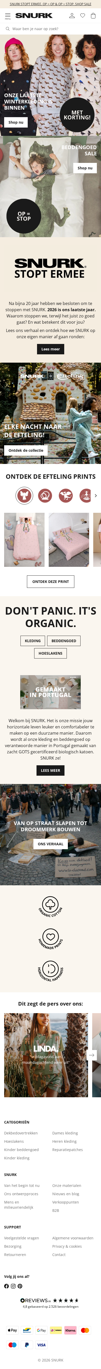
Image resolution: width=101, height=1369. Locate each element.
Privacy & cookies (67, 1246)
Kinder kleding (17, 1157)
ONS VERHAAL (50, 843)
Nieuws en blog (65, 1193)
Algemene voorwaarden (72, 1237)
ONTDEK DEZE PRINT (50, 581)
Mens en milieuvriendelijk (18, 1205)
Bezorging (12, 1246)
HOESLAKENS (50, 653)
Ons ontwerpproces (21, 1193)
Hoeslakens (14, 1141)
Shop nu (16, 122)
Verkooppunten (65, 1202)
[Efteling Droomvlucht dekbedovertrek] (24, 540)
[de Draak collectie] (66, 495)
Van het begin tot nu (22, 1185)
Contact (59, 1254)
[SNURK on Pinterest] (20, 1286)
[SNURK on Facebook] (6, 1286)
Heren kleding (64, 1141)
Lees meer (50, 349)
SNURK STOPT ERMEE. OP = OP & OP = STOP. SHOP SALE (50, 4)
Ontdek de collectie (26, 450)
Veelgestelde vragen (21, 1237)
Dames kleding (65, 1133)
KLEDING (33, 640)
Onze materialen (66, 1185)
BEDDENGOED (64, 640)
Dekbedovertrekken (21, 1133)
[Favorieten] (83, 15)
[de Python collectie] (45, 495)
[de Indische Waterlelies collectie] (86, 495)
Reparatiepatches (67, 1149)
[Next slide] (96, 495)
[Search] (7, 28)
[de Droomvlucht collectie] (24, 495)
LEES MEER (50, 770)
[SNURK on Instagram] (13, 1286)
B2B (55, 1210)
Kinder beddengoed (21, 1149)
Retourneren (15, 1254)
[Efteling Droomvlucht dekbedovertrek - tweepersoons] (69, 540)
